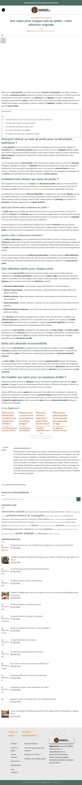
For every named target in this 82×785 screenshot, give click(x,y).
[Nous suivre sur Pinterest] (62, 732)
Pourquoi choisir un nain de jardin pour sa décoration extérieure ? (29, 120)
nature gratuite (42, 525)
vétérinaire (43, 533)
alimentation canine (32, 512)
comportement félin (14, 522)
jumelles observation (51, 522)
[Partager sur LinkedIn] (50, 437)
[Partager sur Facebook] (35, 437)
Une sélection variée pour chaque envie (19, 127)
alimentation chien (47, 512)
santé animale (24, 533)
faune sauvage (28, 522)
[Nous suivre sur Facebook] (52, 732)
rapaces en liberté (57, 529)
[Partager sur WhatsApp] (31, 437)
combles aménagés (60, 519)
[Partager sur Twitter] (39, 437)
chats (40, 519)
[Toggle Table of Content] (3, 117)
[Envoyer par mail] (43, 437)
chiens (46, 519)
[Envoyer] (78, 499)
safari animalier (11, 534)
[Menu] (3, 10)
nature (34, 525)
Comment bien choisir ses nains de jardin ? (21, 123)
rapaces (48, 528)
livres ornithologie (60, 522)
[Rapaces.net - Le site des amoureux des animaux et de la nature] (41, 10)
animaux (11, 515)
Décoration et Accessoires (41, 18)
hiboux (43, 522)
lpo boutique (11, 525)
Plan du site (56, 782)
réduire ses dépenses (67, 529)
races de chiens (38, 529)
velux (35, 534)
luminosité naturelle (19, 525)
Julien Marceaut (49, 31)
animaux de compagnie (30, 515)
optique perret (76, 525)
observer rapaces (51, 525)
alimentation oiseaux (63, 512)
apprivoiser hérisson (59, 516)
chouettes (52, 519)
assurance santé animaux (11, 519)
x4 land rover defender (54, 534)
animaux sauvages (49, 516)
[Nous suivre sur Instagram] (57, 732)
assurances (68, 516)
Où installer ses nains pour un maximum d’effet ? (23, 134)
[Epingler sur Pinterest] (46, 437)
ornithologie (7, 529)
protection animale (22, 529)
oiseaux (60, 525)
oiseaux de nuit (68, 525)
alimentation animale (13, 511)
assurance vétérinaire (29, 519)
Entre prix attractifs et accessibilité (18, 130)
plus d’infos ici (35, 189)
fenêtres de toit (38, 522)
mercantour (28, 525)
